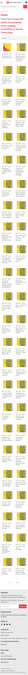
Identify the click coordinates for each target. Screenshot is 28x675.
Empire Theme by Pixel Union (8, 672)
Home (2, 11)
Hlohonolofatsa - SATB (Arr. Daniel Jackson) (20, 352)
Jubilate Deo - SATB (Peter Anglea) (20, 439)
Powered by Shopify (20, 672)
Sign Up (22, 606)
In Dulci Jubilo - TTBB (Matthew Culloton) (20, 417)
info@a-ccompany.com (6, 668)
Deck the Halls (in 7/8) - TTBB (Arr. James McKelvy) (7, 215)
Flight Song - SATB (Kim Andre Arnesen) (21, 282)
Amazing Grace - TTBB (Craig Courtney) (7, 103)
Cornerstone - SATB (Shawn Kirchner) (6, 194)
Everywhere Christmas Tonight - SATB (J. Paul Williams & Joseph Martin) (7, 284)
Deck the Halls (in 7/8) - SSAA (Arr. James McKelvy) (21, 194)
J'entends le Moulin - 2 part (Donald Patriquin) (7, 439)
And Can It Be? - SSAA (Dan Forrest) (20, 103)
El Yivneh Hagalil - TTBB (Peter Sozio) (21, 259)
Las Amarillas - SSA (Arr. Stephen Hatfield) (7, 460)
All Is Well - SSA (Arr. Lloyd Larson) (20, 80)
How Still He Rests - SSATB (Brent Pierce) (21, 373)
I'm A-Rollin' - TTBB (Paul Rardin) (6, 417)
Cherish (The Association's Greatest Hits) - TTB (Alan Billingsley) (20, 171)
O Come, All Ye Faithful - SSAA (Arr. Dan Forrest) (21, 572)
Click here (6, 19)
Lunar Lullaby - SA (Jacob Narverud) (20, 505)
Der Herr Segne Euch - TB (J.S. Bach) (20, 215)
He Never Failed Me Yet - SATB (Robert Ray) (6, 352)
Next (17, 582)
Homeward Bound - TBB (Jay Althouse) (7, 373)
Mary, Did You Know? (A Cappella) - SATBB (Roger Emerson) (6, 549)
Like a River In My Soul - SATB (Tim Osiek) (21, 484)
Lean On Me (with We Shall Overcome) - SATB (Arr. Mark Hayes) (21, 461)
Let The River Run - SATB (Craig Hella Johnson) (7, 484)
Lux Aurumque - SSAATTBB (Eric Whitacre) (20, 527)
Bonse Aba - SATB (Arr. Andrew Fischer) (7, 147)
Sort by (4, 38)
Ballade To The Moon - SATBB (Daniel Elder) (20, 124)
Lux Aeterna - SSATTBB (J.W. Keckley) (6, 527)
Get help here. (5, 662)
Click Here (3, 644)
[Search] (25, 6)
